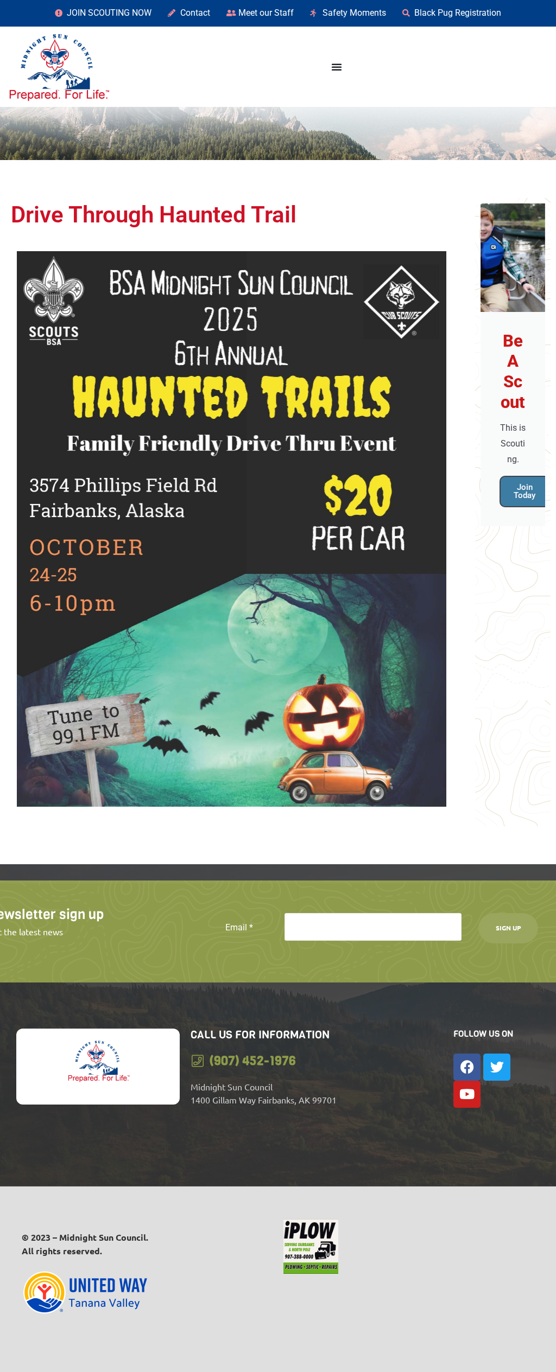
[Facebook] (467, 1067)
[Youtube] (467, 1094)
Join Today (524, 491)
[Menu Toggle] (336, 66)
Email (239, 927)
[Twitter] (496, 1067)
